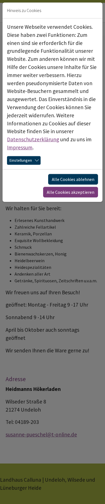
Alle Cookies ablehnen (73, 179)
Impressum (19, 147)
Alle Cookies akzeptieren (70, 192)
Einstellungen (21, 160)
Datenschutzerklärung (33, 139)
